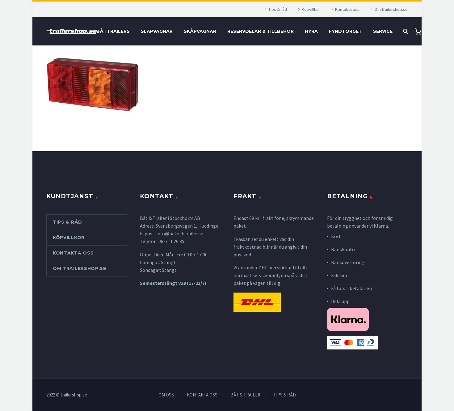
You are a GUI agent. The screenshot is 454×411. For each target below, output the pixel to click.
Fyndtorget (345, 31)
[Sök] (405, 31)
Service (383, 31)
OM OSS (166, 395)
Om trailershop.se (391, 9)
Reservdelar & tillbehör (260, 31)
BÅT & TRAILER (245, 395)
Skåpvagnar (200, 31)
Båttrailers (113, 31)
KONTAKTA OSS (202, 395)
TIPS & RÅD (284, 395)
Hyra (311, 31)
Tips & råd (277, 9)
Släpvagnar (157, 31)
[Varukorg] (420, 31)
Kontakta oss (347, 9)
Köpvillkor (311, 9)
